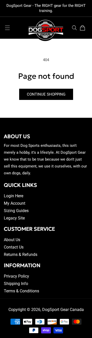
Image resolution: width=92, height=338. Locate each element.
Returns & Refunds (20, 254)
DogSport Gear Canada (63, 309)
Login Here (13, 195)
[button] (7, 27)
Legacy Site (14, 218)
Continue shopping (46, 94)
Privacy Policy (16, 276)
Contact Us (14, 247)
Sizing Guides (16, 210)
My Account (14, 203)
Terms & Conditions (21, 291)
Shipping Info (16, 283)
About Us (12, 239)
